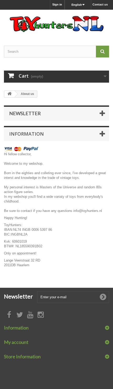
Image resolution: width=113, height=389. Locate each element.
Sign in (57, 4)
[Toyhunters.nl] (56, 23)
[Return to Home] (9, 94)
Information (26, 134)
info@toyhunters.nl (87, 211)
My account (16, 342)
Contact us (100, 4)
